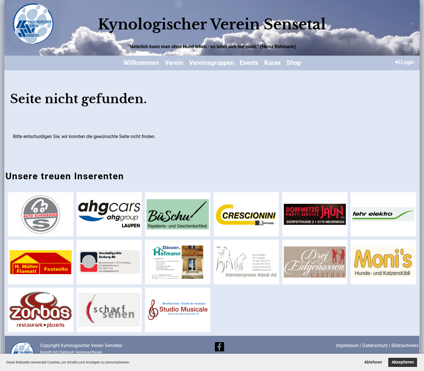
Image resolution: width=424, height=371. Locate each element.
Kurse (272, 62)
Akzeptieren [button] (403, 362)
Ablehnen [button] (373, 362)
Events (249, 62)
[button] (131, 363)
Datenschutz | (376, 345)
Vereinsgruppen (211, 62)
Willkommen (141, 62)
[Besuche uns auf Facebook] (219, 348)
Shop (293, 62)
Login (407, 62)
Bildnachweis (405, 345)
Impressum (347, 345)
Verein (174, 62)
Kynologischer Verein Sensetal (212, 24)
